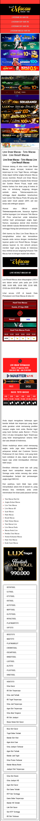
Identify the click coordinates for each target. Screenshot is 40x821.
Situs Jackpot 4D (13, 780)
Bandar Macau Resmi (14, 765)
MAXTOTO (10, 639)
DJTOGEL (10, 592)
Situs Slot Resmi (12, 776)
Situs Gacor (11, 686)
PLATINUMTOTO (13, 623)
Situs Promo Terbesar (14, 760)
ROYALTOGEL (11, 619)
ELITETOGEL (11, 614)
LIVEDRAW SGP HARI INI (20, 22)
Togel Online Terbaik (14, 733)
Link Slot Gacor (12, 807)
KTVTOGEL (11, 596)
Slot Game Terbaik (13, 789)
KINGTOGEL (11, 675)
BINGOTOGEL (11, 657)
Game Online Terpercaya (15, 798)
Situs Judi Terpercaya (14, 704)
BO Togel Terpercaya (14, 700)
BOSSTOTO (11, 634)
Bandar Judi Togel (13, 756)
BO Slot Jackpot (12, 717)
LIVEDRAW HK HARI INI (20, 17)
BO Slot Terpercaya (13, 691)
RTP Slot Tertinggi (13, 794)
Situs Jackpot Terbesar (15, 747)
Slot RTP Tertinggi (13, 812)
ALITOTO (10, 666)
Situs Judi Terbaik (13, 695)
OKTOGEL (10, 601)
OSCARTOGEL (11, 652)
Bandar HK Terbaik (13, 803)
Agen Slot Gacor (12, 785)
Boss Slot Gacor (12, 729)
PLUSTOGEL (11, 670)
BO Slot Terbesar (13, 816)
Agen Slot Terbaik (13, 751)
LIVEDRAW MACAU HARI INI (20, 31)
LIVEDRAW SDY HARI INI (20, 26)
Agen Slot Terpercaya (14, 708)
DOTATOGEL (11, 587)
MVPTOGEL (11, 610)
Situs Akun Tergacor (14, 713)
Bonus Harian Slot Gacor (15, 722)
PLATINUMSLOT (12, 643)
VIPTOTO (10, 628)
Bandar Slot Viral (12, 738)
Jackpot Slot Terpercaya (15, 769)
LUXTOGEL (10, 661)
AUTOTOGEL (11, 605)
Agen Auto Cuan (12, 742)
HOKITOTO (10, 682)
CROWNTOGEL (12, 648)
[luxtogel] (20, 564)
